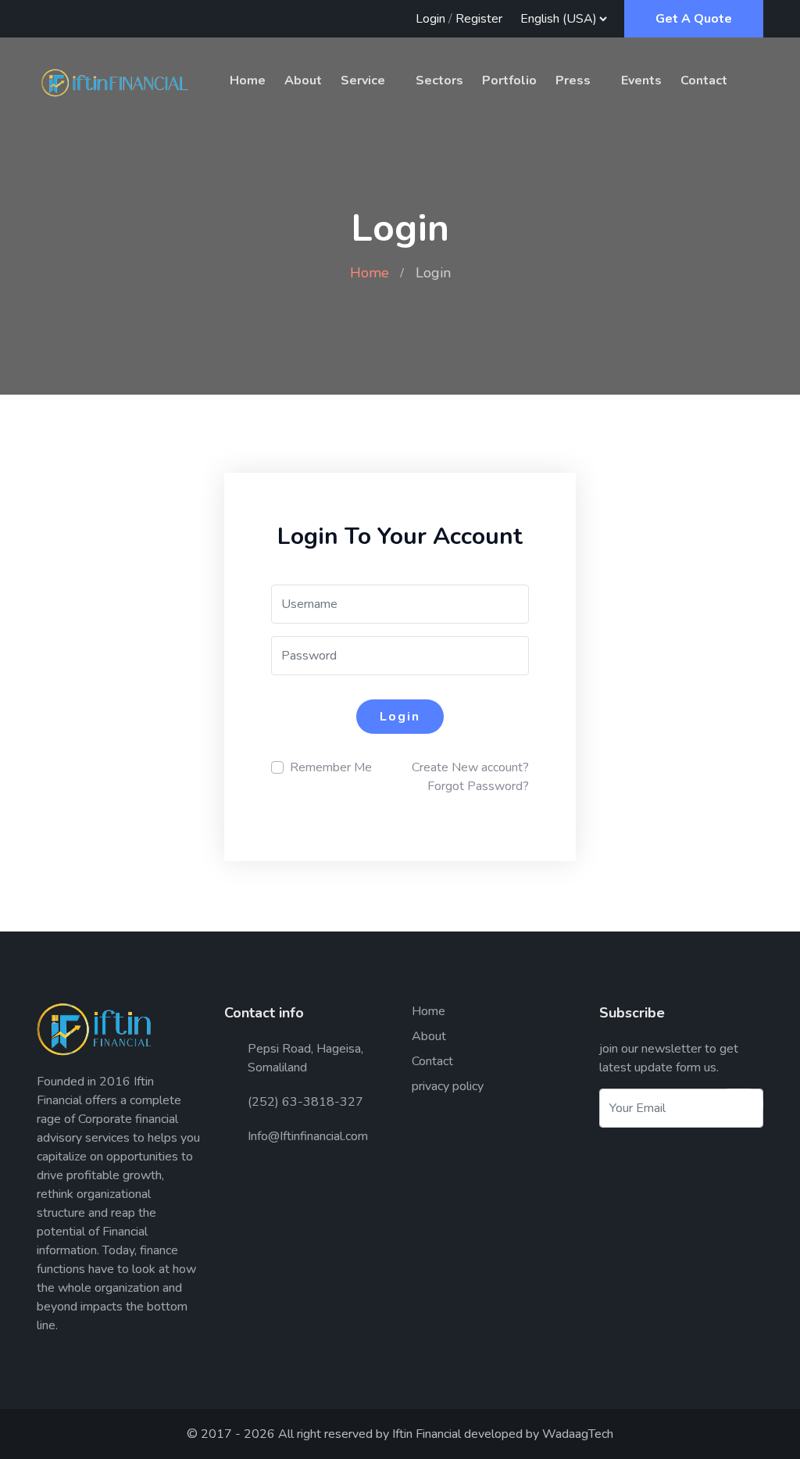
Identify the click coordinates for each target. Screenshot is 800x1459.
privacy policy (448, 1086)
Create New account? (470, 767)
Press (573, 80)
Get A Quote (693, 18)
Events (641, 80)
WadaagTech (577, 1434)
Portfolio (509, 80)
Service (363, 80)
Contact (703, 80)
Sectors (439, 80)
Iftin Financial (426, 1434)
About (303, 80)
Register (478, 18)
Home (248, 80)
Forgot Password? (478, 786)
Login (430, 18)
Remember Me (331, 767)
